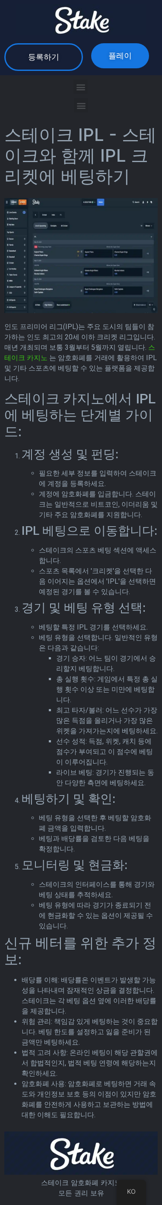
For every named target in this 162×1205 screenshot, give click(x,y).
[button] (43, 57)
